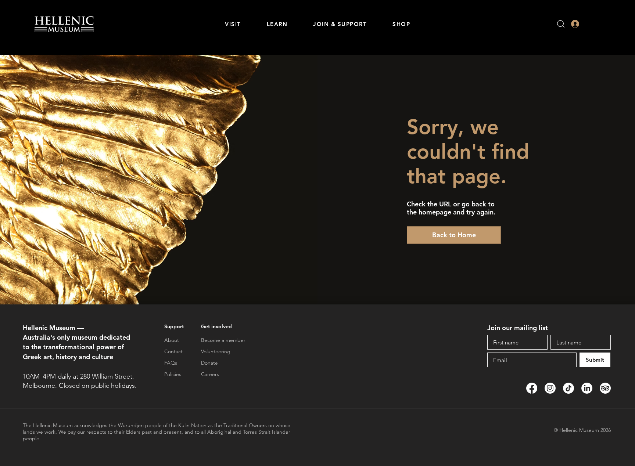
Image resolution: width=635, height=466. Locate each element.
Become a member (223, 340)
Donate (209, 363)
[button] (233, 24)
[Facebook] (531, 388)
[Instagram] (550, 388)
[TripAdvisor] (605, 388)
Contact (173, 351)
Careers (210, 374)
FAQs (170, 363)
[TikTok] (568, 388)
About (171, 340)
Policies (172, 374)
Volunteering (215, 351)
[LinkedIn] (586, 388)
